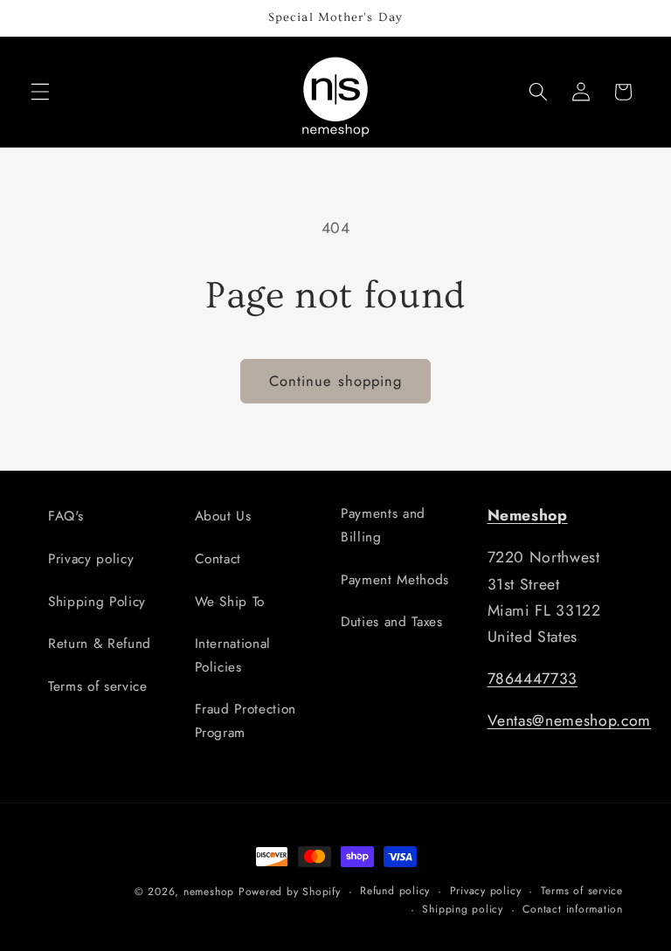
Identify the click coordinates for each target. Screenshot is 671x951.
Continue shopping (336, 380)
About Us (223, 516)
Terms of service (98, 686)
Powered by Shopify (290, 891)
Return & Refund (99, 643)
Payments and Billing (383, 525)
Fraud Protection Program (246, 720)
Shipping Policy (97, 601)
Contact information (572, 909)
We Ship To (230, 601)
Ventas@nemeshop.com (570, 720)
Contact (218, 559)
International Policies (233, 655)
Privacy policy (91, 559)
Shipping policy (462, 909)
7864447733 (533, 678)
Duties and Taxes (392, 621)
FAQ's (65, 516)
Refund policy (395, 891)
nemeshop (208, 891)
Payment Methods (395, 579)
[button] (40, 92)
